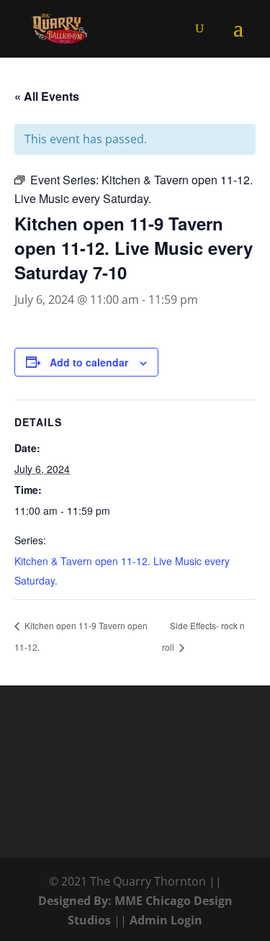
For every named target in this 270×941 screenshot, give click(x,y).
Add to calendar (89, 362)
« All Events (46, 96)
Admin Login (166, 920)
